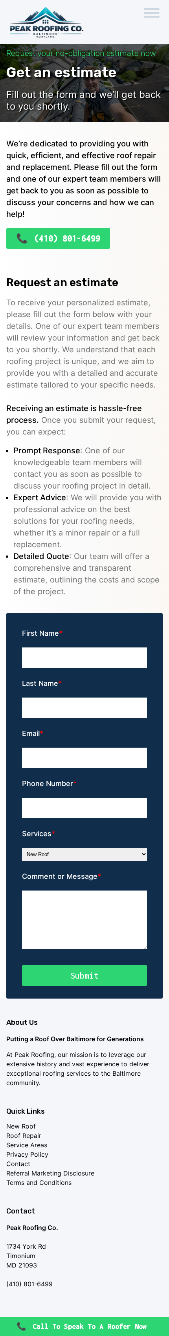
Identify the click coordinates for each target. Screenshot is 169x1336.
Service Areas (26, 1145)
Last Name (40, 683)
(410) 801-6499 (67, 238)
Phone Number (47, 783)
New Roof (21, 1126)
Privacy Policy (27, 1154)
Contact (18, 1164)
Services (36, 833)
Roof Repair (23, 1135)
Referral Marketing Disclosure (50, 1173)
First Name (40, 633)
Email (31, 733)
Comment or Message (59, 876)
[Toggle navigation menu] (151, 14)
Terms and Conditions (39, 1182)
